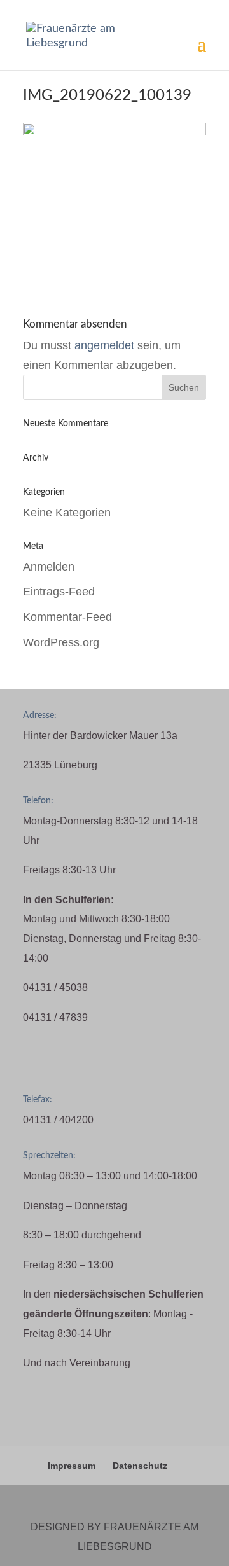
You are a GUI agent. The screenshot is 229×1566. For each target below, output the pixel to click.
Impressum (71, 1465)
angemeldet (104, 345)
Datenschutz (140, 1465)
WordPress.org (61, 642)
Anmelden (48, 566)
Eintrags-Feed (59, 591)
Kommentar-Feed (67, 617)
